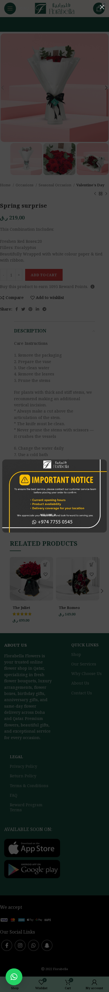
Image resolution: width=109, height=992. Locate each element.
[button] (14, 976)
